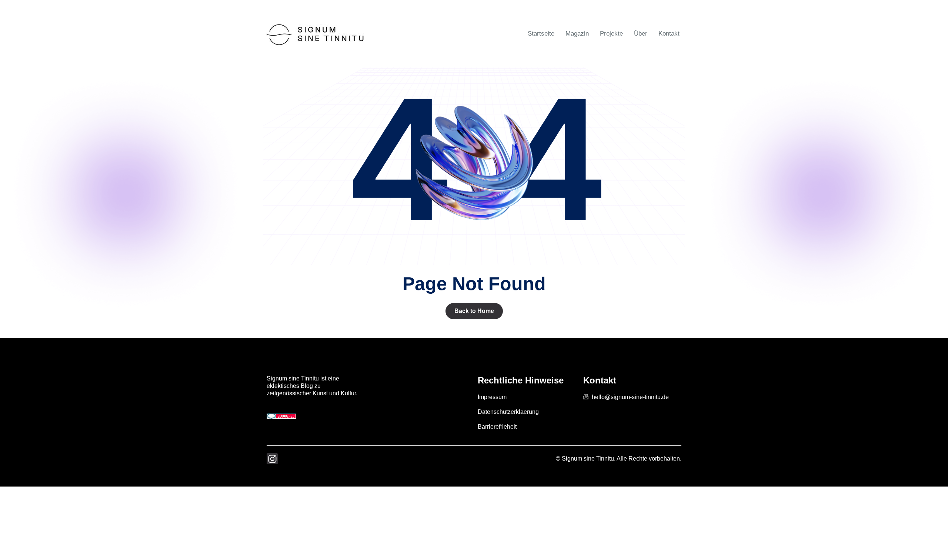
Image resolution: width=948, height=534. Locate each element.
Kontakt (669, 33)
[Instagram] (272, 458)
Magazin (577, 33)
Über (640, 33)
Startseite (541, 33)
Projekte (611, 33)
